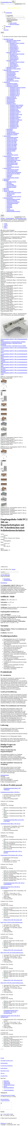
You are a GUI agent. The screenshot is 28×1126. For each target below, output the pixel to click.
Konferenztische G (14, 47)
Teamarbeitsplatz (10, 102)
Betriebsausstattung (8, 198)
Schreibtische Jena (14, 115)
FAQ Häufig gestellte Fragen (7, 1060)
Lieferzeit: (3, 536)
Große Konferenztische (12, 171)
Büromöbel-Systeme (8, 39)
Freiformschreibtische (12, 98)
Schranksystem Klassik (12, 140)
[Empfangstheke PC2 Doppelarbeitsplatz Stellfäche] (13, 341)
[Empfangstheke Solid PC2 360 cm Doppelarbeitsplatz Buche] (14, 340)
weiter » (5, 226)
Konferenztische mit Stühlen (13, 78)
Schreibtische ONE (14, 126)
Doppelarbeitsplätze (11, 74)
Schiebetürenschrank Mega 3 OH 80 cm (10, 792)
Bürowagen (6, 189)
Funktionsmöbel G (14, 49)
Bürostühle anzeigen (11, 181)
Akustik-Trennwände (9, 191)
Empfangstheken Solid (12, 158)
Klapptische (9, 175)
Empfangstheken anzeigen (13, 157)
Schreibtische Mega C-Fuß (16, 106)
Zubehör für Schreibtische (13, 133)
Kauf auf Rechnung (5, 1099)
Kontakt (2, 1058)
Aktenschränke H (14, 56)
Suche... (24, 3)
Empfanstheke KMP (11, 161)
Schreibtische (7, 82)
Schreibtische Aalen (14, 121)
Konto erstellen (13, 23)
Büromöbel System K (12, 60)
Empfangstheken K (14, 66)
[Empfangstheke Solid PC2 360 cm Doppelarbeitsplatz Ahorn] (14, 374)
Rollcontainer (7, 179)
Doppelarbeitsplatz (11, 101)
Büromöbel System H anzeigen (17, 54)
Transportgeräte (10, 210)
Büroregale (6, 188)
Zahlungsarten (7, 1083)
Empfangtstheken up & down (13, 160)
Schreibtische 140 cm (15, 93)
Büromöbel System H (12, 52)
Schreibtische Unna (14, 113)
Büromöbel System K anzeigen (17, 62)
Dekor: (2, 548)
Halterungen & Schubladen (13, 202)
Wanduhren (9, 206)
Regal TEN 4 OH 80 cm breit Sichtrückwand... (12, 922)
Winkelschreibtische (11, 97)
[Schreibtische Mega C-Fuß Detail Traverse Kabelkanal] (14, 344)
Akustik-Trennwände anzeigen (14, 192)
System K (9, 152)
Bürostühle (6, 180)
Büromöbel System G (12, 41)
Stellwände (9, 195)
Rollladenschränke (11, 150)
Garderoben (9, 204)
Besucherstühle (10, 184)
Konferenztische (7, 168)
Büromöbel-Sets (7, 70)
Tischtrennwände (11, 193)
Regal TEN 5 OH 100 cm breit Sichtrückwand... (12, 982)
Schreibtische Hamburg (15, 111)
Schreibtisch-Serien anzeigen (16, 105)
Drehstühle (9, 183)
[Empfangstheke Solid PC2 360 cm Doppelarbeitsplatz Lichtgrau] (14, 360)
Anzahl (2, 572)
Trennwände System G (15, 51)
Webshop (3, 1123)
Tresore (8, 208)
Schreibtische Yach (14, 122)
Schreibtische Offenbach (15, 107)
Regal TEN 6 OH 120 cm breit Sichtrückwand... (12, 952)
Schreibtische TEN (14, 125)
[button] (8, 12)
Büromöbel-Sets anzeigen (13, 71)
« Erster (5, 223)
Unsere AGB (7, 1082)
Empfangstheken (7, 156)
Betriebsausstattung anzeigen (13, 199)
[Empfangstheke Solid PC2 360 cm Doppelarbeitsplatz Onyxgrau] (14, 368)
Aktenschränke (7, 136)
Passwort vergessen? (14, 24)
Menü (2, 32)
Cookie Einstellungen (9, 1090)
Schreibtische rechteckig (12, 86)
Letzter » (6, 227)
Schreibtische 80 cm (14, 95)
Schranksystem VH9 (11, 142)
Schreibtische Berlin (14, 110)
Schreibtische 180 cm (15, 90)
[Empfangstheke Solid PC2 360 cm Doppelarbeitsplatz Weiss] (14, 366)
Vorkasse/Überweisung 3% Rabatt (8, 1095)
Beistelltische (10, 129)
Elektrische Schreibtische (12, 84)
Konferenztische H (14, 58)
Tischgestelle (10, 130)
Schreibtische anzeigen (12, 83)
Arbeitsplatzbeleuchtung (12, 203)
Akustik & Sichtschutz (12, 200)
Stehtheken (9, 165)
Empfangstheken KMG (12, 164)
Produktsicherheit (8, 580)
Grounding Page (4, 1075)
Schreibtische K (13, 63)
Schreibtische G (13, 44)
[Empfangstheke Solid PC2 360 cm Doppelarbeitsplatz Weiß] (14, 363)
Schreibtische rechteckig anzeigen (17, 87)
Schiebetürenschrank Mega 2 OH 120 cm (10, 823)
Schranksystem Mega (12, 138)
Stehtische (9, 176)
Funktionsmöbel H (14, 59)
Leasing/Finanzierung (5, 1100)
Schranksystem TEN (11, 146)
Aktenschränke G (14, 45)
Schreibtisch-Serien (11, 103)
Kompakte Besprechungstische (14, 172)
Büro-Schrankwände (11, 76)
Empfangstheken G (14, 48)
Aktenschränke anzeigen (12, 137)
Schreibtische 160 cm (15, 91)
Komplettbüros (10, 79)
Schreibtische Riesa (14, 118)
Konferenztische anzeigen (13, 169)
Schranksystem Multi (12, 145)
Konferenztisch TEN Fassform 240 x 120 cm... (12, 855)
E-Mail (8, 16)
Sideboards (9, 153)
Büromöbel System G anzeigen (17, 43)
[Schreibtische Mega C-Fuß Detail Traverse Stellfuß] (13, 345)
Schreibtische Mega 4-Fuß (16, 114)
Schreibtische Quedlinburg (16, 119)
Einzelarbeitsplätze (11, 72)
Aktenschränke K (14, 64)
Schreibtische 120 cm (15, 94)
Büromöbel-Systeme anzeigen (14, 40)
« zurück (6, 225)
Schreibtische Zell (14, 109)
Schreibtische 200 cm (15, 88)
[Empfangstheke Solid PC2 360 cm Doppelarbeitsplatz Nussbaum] (14, 371)
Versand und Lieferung (9, 1085)
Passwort (9, 18)
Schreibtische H (13, 55)
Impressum (6, 1081)
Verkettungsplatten (11, 132)
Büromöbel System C (12, 67)
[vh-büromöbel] (6, 2)
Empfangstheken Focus (12, 163)
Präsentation (9, 207)
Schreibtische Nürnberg (15, 117)
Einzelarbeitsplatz (11, 99)
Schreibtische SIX (14, 123)
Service (5, 1086)
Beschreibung (7, 579)
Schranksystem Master (12, 144)
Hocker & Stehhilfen (11, 185)
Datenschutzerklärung (9, 1087)
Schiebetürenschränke (12, 148)
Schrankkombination (11, 149)
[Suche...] (18, 4)
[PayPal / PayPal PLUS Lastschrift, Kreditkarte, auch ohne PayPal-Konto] (6, 1109)
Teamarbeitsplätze (11, 75)
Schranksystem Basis (12, 141)
